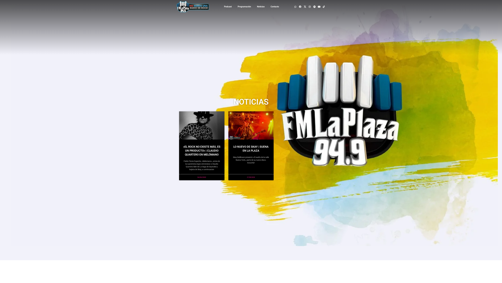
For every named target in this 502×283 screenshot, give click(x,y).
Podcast (228, 6)
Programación (244, 6)
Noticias (261, 6)
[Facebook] (300, 6)
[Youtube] (319, 6)
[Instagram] (309, 6)
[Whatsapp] (295, 6)
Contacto (275, 6)
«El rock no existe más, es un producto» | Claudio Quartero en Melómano (201, 150)
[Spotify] (314, 6)
